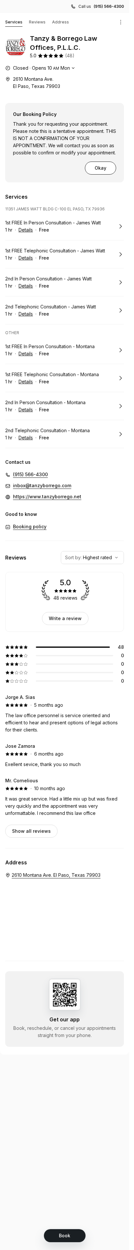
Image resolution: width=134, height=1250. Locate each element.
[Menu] (120, 22)
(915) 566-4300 (109, 6)
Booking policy (30, 526)
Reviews (37, 22)
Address (60, 22)
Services (13, 22)
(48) (69, 55)
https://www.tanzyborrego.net (47, 496)
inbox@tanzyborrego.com (42, 485)
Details (26, 230)
